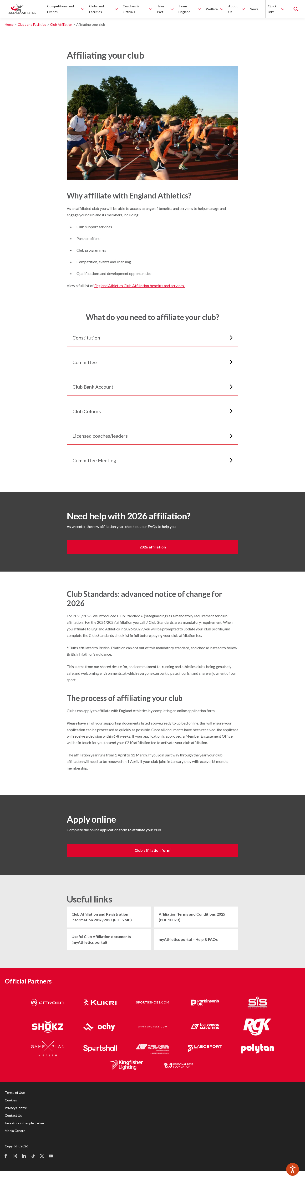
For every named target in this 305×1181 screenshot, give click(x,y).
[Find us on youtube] (51, 1156)
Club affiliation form (152, 850)
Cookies (11, 1100)
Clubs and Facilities (32, 24)
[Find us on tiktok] (33, 1156)
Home (9, 24)
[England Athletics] (22, 9)
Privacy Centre (16, 1108)
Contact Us (13, 1115)
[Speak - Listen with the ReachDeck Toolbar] (292, 1169)
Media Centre (15, 1131)
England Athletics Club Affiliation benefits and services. (139, 285)
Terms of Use (15, 1092)
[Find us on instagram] (14, 1156)
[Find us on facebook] (5, 1156)
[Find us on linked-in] (23, 1156)
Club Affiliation (61, 24)
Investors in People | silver (24, 1123)
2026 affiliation (152, 547)
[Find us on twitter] (42, 1156)
